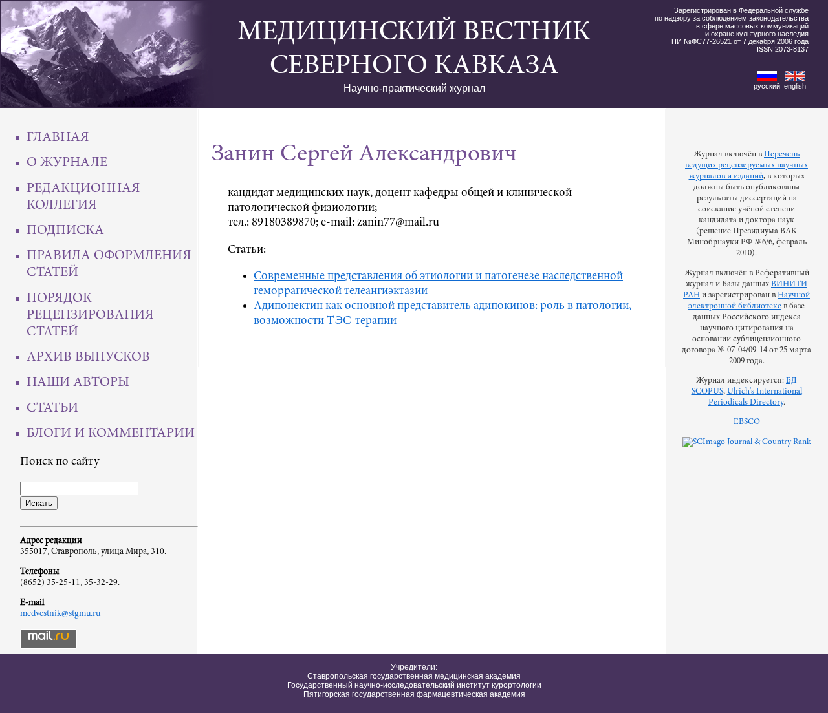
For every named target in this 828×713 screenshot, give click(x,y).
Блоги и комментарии (111, 434)
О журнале (67, 163)
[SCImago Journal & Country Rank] (746, 442)
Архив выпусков (88, 357)
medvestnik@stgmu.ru (60, 614)
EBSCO (747, 422)
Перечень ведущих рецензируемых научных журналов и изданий (746, 165)
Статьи (52, 408)
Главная (58, 138)
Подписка (65, 231)
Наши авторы (78, 383)
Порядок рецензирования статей (90, 315)
